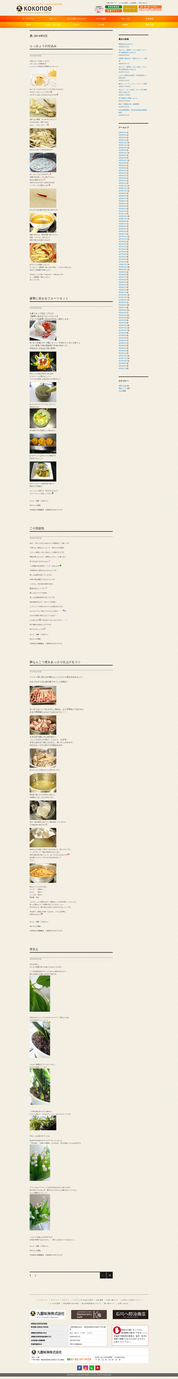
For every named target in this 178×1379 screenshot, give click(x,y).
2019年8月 (122, 196)
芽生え (34, 949)
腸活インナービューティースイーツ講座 (133, 84)
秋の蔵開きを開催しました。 (129, 98)
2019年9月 (122, 193)
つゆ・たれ (125, 19)
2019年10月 (123, 191)
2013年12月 (123, 356)
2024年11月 (123, 145)
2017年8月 (122, 244)
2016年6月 (122, 280)
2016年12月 (123, 264)
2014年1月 (122, 353)
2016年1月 (122, 292)
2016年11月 (123, 267)
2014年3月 (122, 348)
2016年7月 (122, 277)
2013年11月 (123, 358)
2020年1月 (122, 183)
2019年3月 (122, 208)
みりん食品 (101, 19)
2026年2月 (122, 132)
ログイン (66, 1300)
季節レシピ (123, 388)
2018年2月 (122, 231)
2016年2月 (122, 290)
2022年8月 (122, 163)
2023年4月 (122, 158)
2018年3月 (122, 229)
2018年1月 (122, 234)
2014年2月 (122, 351)
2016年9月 (122, 272)
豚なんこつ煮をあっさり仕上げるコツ (55, 662)
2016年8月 (122, 274)
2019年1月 (122, 214)
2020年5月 (122, 173)
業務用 (125, 25)
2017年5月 (122, 252)
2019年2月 (122, 211)
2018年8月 (122, 221)
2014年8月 (122, 335)
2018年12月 (123, 216)
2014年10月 (123, 330)
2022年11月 (123, 160)
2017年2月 (122, 259)
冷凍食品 (149, 19)
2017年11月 (123, 239)
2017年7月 (122, 247)
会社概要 (99, 1300)
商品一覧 (149, 25)
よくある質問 (55, 1303)
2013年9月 (122, 363)
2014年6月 (122, 340)
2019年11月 (123, 188)
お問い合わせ (123, 1303)
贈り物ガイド (109, 1303)
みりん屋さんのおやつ (77, 19)
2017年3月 (122, 257)
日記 (120, 391)
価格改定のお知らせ (126, 44)
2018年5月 (122, 226)
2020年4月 (122, 176)
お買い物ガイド (112, 1300)
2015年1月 (122, 323)
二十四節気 (37, 528)
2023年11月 (123, 153)
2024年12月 (123, 143)
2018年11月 (123, 219)
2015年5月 (122, 313)
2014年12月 (123, 325)
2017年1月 (122, 262)
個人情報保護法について (91, 1303)
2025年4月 (122, 135)
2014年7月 (122, 338)
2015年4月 (122, 315)
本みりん (53, 19)
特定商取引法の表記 (71, 1303)
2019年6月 (122, 201)
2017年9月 (122, 241)
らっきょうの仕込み (43, 46)
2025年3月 (122, 137)
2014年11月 (123, 328)
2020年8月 (122, 168)
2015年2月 (122, 320)
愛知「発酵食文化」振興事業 (129, 104)
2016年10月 (123, 269)
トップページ (28, 19)
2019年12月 (123, 186)
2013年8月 (122, 366)
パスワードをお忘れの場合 (82, 1300)
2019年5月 (122, 203)
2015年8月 (122, 305)
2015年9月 (122, 302)
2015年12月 (123, 295)
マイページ (55, 1300)
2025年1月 (122, 140)
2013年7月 (122, 368)
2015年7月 (122, 307)
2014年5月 (122, 343)
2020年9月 (122, 165)
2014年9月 (122, 333)
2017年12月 (123, 236)
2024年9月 (122, 150)
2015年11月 (123, 297)
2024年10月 (123, 148)
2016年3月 (122, 287)
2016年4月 (122, 285)
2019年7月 (122, 198)
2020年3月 (122, 178)
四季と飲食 (123, 386)
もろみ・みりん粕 (52, 25)
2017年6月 (122, 249)
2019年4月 (122, 206)
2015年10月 (123, 300)
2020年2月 (122, 181)
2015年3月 (122, 318)
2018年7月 (122, 224)
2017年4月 (122, 254)
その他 (101, 25)
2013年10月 (123, 361)
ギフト (77, 25)
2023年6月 (122, 155)
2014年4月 (122, 346)
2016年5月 (122, 282)
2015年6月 (122, 310)
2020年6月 (122, 170)
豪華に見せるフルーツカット (49, 298)
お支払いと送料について (131, 1300)
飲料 (28, 25)
